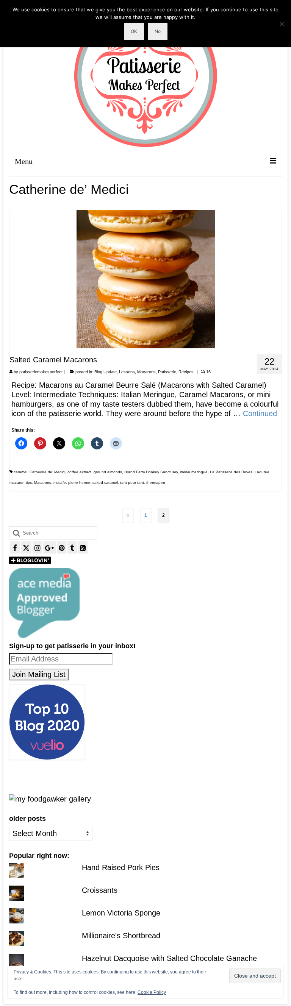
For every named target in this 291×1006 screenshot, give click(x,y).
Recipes (186, 372)
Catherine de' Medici (47, 472)
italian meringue (194, 472)
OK (134, 31)
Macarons (146, 372)
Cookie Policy (152, 992)
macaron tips (20, 482)
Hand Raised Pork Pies (121, 867)
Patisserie (167, 372)
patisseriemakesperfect (41, 372)
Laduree (262, 472)
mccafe (59, 482)
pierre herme (79, 482)
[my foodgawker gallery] (50, 798)
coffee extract (79, 472)
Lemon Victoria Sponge (121, 913)
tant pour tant (132, 482)
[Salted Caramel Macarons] (146, 279)
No (158, 31)
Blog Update (105, 372)
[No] (281, 24)
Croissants (99, 890)
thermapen (155, 482)
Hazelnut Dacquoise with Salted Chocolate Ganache (169, 958)
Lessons (127, 372)
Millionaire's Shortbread (121, 935)
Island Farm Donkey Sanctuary (151, 472)
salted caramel (105, 482)
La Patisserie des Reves (231, 472)
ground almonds (108, 472)
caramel (20, 472)
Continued (260, 413)
